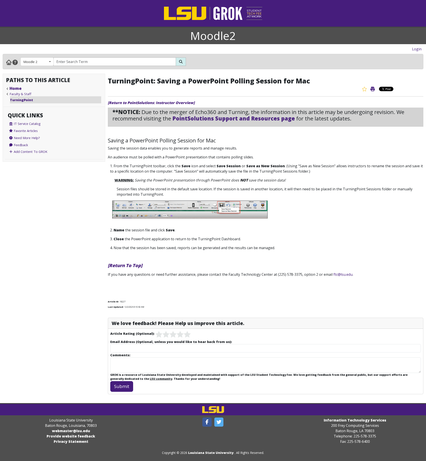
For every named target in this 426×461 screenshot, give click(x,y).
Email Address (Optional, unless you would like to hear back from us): (171, 341)
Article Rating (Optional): (132, 333)
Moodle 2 (30, 61)
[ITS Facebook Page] (207, 422)
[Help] (15, 62)
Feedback (20, 145)
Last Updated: (116, 306)
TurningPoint (21, 100)
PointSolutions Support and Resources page (233, 118)
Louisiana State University (211, 453)
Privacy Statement (71, 441)
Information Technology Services (355, 420)
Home (16, 88)
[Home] (9, 62)
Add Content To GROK (30, 151)
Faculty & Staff (20, 94)
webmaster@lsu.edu (71, 430)
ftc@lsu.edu (343, 274)
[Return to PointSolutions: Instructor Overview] (151, 102)
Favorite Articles (25, 130)
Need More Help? (26, 138)
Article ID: (113, 301)
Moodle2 (213, 35)
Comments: (120, 355)
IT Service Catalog (27, 123)
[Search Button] (181, 61)
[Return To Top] (125, 265)
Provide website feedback (71, 436)
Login (417, 49)
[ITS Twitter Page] (219, 422)
